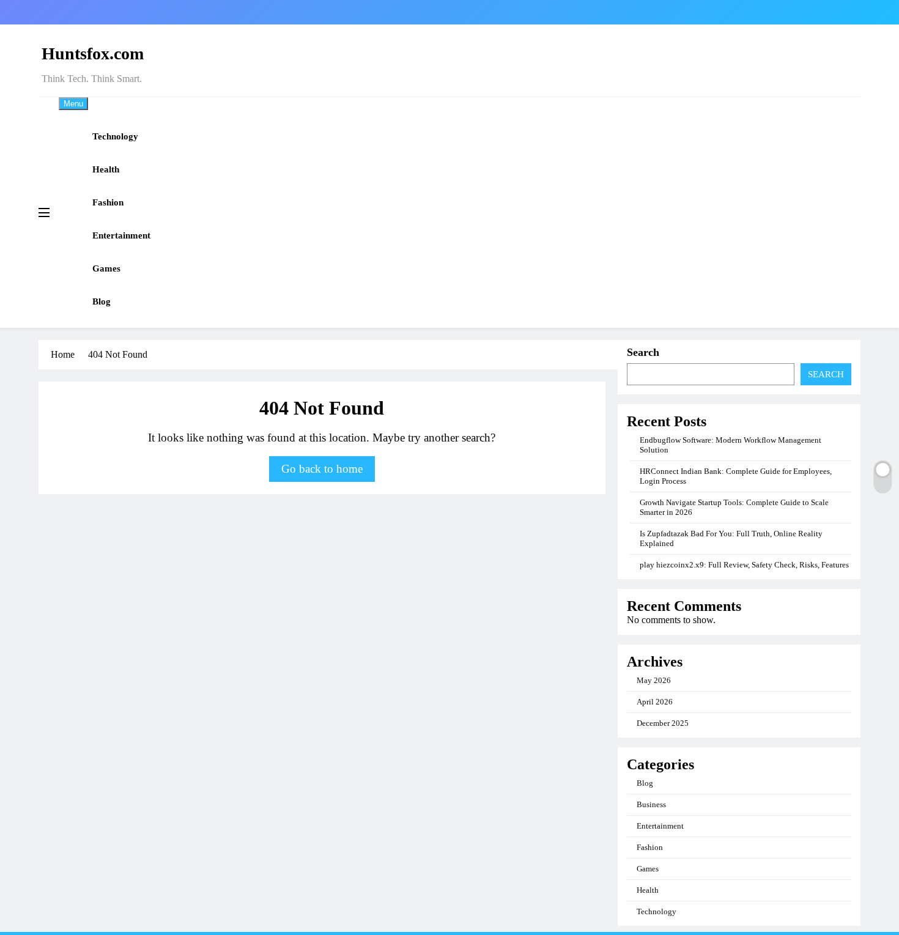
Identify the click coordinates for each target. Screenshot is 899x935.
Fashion (108, 202)
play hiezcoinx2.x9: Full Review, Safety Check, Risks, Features (744, 564)
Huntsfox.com (93, 53)
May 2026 (654, 680)
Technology (115, 136)
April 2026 (655, 701)
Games (106, 268)
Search (643, 352)
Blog (101, 301)
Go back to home (322, 468)
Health (105, 169)
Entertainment (121, 235)
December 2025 (663, 723)
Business (651, 804)
